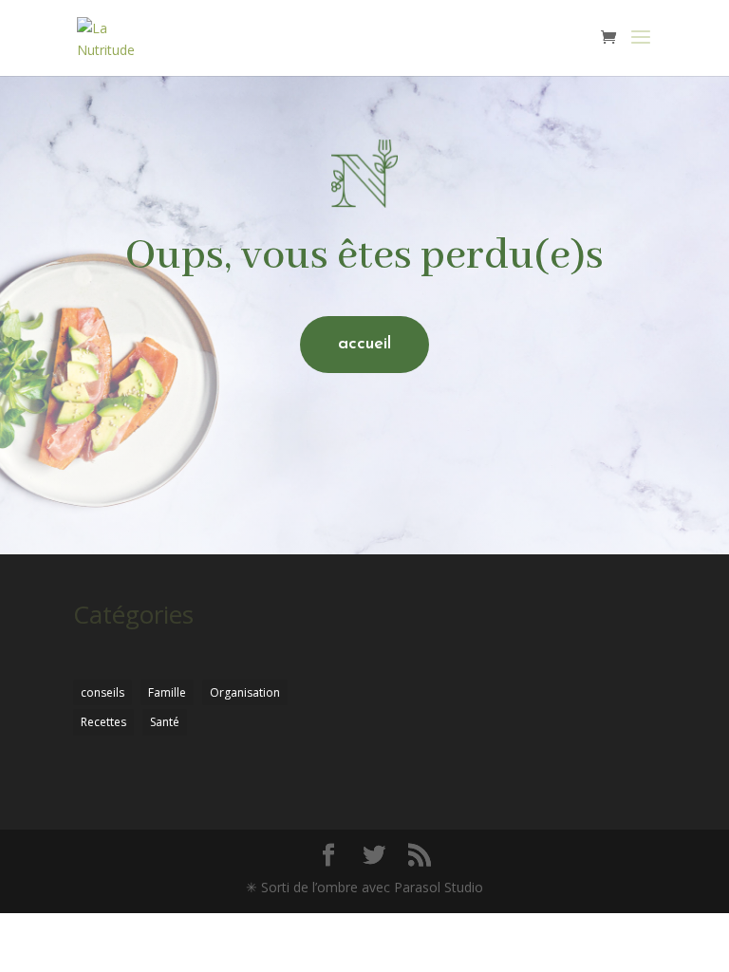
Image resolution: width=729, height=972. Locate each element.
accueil (364, 344)
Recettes (103, 722)
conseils (102, 692)
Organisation (245, 692)
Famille (167, 692)
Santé (164, 722)
